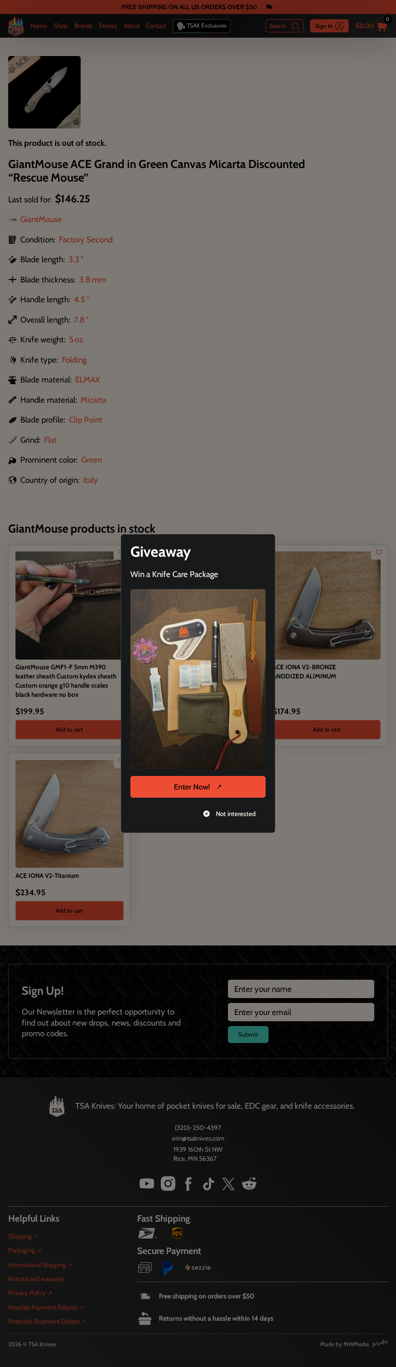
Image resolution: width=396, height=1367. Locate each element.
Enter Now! (192, 786)
